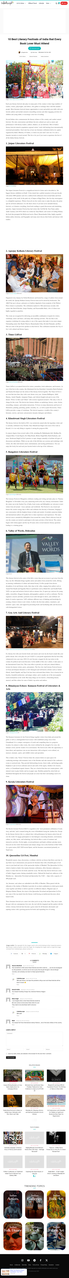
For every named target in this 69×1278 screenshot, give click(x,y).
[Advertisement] (34, 21)
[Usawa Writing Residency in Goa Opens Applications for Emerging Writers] (12, 1076)
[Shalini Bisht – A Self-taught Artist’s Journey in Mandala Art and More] (56, 1162)
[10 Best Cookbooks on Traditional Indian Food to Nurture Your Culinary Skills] (13, 1162)
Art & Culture (23, 56)
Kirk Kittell (11, 186)
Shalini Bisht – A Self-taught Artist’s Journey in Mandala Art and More (56, 1174)
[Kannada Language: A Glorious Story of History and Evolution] (13, 1138)
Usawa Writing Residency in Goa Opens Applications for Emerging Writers (13, 1087)
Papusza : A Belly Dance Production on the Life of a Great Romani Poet (56, 1150)
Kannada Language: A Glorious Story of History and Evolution (13, 1149)
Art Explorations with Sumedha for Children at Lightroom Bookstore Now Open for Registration (56, 1113)
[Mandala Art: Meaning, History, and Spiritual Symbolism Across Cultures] (34, 1101)
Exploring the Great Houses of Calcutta (34, 1173)
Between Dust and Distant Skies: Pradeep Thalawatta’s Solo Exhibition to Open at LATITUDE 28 (34, 1088)
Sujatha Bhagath (12, 494)
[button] (56, 3)
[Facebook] (40, 1260)
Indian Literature (45, 56)
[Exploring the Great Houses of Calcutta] (34, 1162)
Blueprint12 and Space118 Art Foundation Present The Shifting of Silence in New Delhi (56, 1087)
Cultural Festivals (33, 56)
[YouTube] (28, 1260)
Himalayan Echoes (14, 732)
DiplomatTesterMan (13, 382)
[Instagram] (22, 1260)
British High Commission (15, 99)
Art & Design (12, 1083)
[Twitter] (46, 1260)
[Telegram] (34, 1260)
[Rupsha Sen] (19, 52)
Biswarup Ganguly (13, 293)
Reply (13, 973)
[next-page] (35, 1120)
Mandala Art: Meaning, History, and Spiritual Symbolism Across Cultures (34, 1112)
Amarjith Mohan (12, 824)
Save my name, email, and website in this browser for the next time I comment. (29, 1053)
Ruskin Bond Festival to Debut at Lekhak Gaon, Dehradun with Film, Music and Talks (12, 1112)
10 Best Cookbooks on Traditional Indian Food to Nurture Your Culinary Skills (13, 1174)
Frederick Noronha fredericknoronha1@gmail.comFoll (20, 649)
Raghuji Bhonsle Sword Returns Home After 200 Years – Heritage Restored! (34, 1150)
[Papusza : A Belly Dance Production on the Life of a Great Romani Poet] (56, 1138)
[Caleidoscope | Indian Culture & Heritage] (7, 3)
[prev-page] (33, 1120)
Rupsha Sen (25, 52)
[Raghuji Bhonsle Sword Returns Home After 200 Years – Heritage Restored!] (34, 1138)
